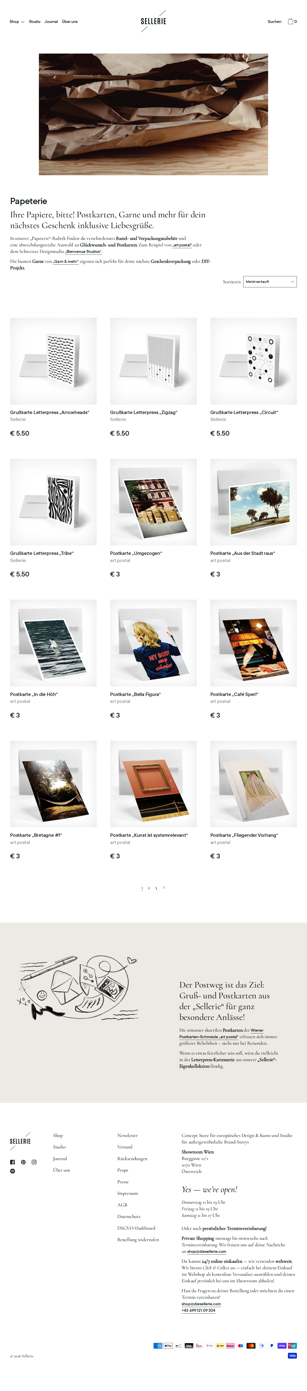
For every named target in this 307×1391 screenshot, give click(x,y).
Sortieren (231, 282)
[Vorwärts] (164, 887)
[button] (274, 21)
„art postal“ (182, 245)
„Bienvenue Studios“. (83, 251)
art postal (120, 560)
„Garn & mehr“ (65, 261)
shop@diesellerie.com (207, 1251)
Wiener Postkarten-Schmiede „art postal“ (221, 1033)
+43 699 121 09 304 (198, 1310)
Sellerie (18, 419)
